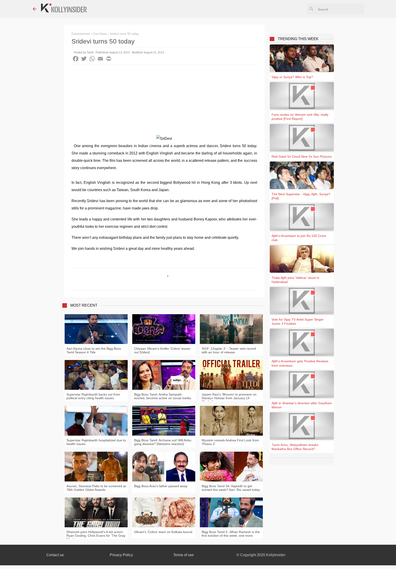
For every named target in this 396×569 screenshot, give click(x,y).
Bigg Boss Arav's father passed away (160, 486)
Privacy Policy (121, 555)
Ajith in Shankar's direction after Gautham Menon (302, 405)
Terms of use (183, 555)
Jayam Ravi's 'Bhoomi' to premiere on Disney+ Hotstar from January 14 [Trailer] (229, 398)
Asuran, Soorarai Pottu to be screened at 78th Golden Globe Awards (96, 488)
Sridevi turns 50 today (124, 34)
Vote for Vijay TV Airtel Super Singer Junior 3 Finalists (298, 321)
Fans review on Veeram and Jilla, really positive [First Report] (300, 117)
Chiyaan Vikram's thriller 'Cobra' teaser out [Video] (162, 350)
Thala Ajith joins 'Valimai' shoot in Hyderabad (295, 280)
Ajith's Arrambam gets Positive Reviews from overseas (300, 363)
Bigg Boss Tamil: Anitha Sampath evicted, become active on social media (162, 396)
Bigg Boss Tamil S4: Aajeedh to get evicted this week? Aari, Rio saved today (231, 488)
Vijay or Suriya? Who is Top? (292, 77)
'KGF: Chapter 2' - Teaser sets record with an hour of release (229, 350)
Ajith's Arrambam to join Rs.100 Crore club (299, 238)
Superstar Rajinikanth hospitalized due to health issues (96, 442)
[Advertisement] (164, 99)
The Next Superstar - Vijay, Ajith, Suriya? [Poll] (301, 196)
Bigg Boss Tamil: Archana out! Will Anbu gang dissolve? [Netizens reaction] (162, 442)
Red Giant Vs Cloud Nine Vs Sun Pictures (302, 156)
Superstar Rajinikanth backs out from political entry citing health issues (93, 396)
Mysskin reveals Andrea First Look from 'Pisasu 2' (230, 442)
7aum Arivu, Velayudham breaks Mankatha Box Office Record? (295, 447)
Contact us (55, 555)
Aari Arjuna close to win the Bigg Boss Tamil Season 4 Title (93, 350)
